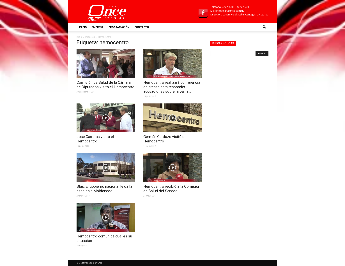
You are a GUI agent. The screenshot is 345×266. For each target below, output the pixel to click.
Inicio (83, 27)
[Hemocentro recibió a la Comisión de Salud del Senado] (172, 167)
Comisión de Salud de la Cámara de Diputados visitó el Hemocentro (105, 84)
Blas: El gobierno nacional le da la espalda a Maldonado (104, 188)
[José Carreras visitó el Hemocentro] (106, 117)
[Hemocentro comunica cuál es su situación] (106, 217)
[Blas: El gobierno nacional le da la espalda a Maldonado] (106, 167)
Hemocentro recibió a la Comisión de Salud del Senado (171, 188)
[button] (264, 27)
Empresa (98, 27)
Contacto (141, 27)
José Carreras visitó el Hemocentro (95, 139)
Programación (119, 27)
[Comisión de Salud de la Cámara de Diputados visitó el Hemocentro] (106, 63)
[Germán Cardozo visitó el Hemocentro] (172, 117)
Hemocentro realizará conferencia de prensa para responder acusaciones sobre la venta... (171, 87)
